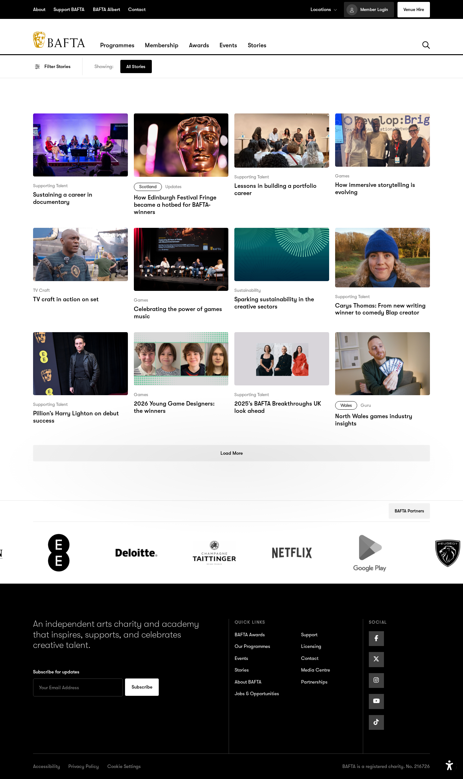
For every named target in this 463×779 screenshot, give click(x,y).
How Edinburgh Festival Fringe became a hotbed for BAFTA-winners (174, 126)
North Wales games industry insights (373, 341)
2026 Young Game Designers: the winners (179, 341)
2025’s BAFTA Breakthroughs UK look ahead (277, 341)
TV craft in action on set (65, 232)
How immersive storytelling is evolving (374, 122)
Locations (321, 9)
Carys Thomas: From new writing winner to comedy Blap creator (379, 237)
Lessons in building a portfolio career (274, 122)
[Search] (426, 45)
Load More (231, 453)
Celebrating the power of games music (177, 237)
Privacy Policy (83, 766)
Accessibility (46, 766)
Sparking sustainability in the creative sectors (273, 237)
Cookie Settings (124, 766)
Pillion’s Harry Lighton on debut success (75, 341)
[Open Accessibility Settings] (449, 765)
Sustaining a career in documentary (62, 122)
